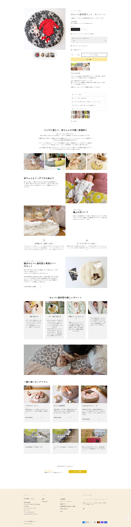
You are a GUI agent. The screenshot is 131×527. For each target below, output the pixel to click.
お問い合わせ (64, 509)
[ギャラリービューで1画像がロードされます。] (37, 55)
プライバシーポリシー (66, 501)
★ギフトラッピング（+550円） (79, 38)
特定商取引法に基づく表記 (67, 506)
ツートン (84, 30)
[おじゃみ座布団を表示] (65, 394)
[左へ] (32, 55)
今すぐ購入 (89, 59)
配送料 (75, 23)
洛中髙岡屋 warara (29, 498)
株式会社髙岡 (27, 502)
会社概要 (62, 499)
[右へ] (56, 55)
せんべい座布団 (78, 10)
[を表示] (37, 436)
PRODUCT (45, 501)
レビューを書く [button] (77, 472)
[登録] (106, 499)
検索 (43, 499)
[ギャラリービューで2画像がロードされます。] (42, 55)
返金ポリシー (64, 504)
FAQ (61, 511)
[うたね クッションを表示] (37, 394)
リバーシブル (75, 30)
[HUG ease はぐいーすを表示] (94, 394)
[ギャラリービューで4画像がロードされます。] (52, 55)
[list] (65, 245)
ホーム (72, 10)
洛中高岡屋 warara (31, 521)
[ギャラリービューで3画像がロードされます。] (47, 55)
